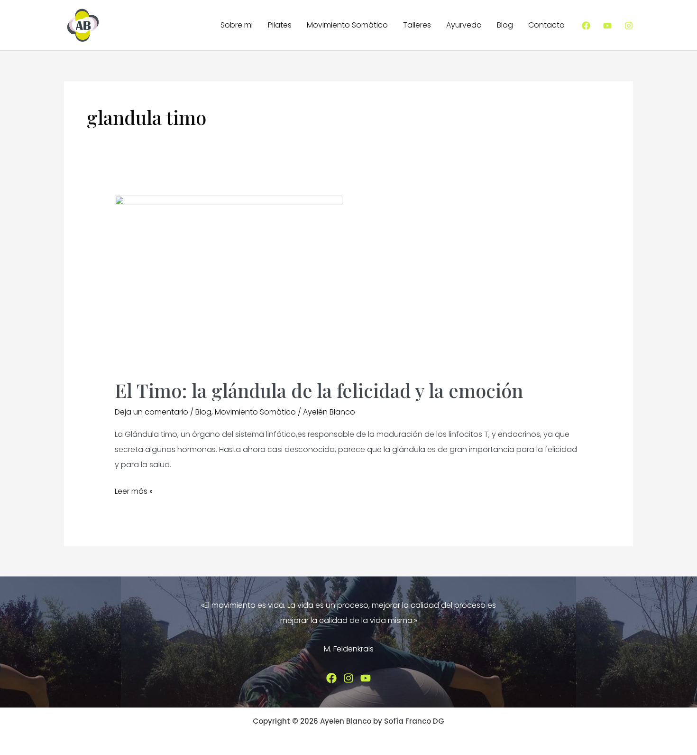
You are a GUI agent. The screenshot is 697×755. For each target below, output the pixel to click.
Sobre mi (236, 24)
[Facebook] (586, 25)
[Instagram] (628, 25)
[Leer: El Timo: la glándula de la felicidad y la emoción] (228, 280)
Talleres (417, 24)
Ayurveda (464, 24)
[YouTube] (607, 25)
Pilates (280, 24)
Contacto (546, 24)
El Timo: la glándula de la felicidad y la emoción (319, 390)
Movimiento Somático (347, 24)
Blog (505, 24)
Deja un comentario (151, 411)
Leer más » (134, 492)
